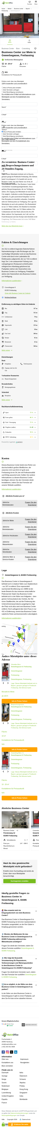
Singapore (23, 1093)
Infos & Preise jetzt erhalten (12, 87)
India (21, 1096)
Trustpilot (5, 123)
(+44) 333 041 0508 (8, 1047)
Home (3, 8)
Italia (21, 1072)
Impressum (24, 1059)
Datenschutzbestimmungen (19, 1113)
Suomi (4, 1082)
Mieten (10, 8)
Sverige (4, 1076)
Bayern (28, 8)
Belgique (5, 1089)
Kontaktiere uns (7, 1062)
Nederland (5, 1086)
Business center (18, 8)
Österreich (23, 1076)
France (4, 1103)
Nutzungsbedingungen (9, 1115)
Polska (22, 1086)
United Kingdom (8, 1096)
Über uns (5, 1059)
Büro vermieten (7, 1066)
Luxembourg (6, 1093)
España (4, 1099)
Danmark (5, 1072)
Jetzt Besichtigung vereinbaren (13, 92)
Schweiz (23, 1079)
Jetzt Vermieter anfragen (11, 90)
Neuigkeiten (24, 1062)
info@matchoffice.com (9, 1044)
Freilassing (5, 10)
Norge (4, 1079)
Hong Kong (24, 1089)
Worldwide (23, 1099)
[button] (3, 682)
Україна (22, 1082)
